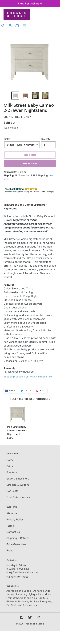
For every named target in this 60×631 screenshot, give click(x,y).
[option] (15, 95)
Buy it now (30, 163)
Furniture (11, 472)
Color (7, 139)
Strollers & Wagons (17, 484)
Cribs (9, 466)
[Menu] (24, 25)
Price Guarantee (16, 544)
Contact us (13, 531)
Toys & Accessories (18, 497)
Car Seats (12, 490)
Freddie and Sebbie (34, 623)
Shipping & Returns (17, 538)
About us (11, 513)
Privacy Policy (15, 519)
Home (10, 460)
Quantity (45, 139)
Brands (10, 550)
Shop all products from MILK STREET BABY (28, 376)
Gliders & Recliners (17, 478)
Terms (10, 525)
